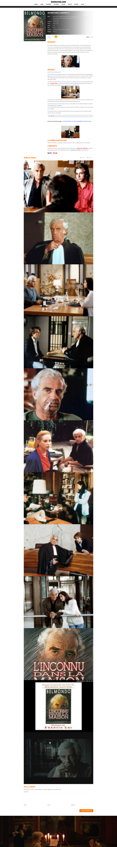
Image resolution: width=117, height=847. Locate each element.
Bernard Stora (55, 29)
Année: (49, 25)
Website (73, 805)
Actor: (49, 16)
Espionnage (48, 4)
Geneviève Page (72, 16)
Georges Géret (78, 16)
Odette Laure (74, 18)
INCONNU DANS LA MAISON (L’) (59, 13)
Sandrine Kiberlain (85, 18)
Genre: (49, 23)
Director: (49, 21)
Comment (26, 791)
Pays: (49, 27)
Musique (49, 31)
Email (49, 805)
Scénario (49, 29)
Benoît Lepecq (55, 16)
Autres (82, 4)
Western (76, 4)
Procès (57, 23)
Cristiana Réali (60, 16)
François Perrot (66, 16)
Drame (41, 4)
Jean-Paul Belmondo (68, 18)
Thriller (70, 4)
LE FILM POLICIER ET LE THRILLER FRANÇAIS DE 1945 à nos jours (76, 121)
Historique (56, 4)
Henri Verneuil (66, 83)
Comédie (36, 4)
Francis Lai (55, 31)
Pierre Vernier (79, 18)
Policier (63, 4)
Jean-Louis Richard (60, 18)
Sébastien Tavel (55, 19)
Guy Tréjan (83, 16)
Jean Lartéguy (66, 29)
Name (25, 805)
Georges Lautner (56, 21)
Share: (88, 37)
